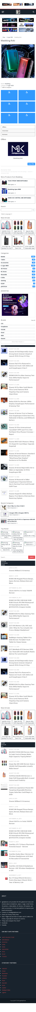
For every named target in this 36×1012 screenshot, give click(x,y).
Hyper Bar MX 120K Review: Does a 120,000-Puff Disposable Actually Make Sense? (22, 766)
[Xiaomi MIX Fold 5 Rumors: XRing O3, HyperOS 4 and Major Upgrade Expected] (4, 440)
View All (33, 320)
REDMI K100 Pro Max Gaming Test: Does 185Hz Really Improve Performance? (22, 377)
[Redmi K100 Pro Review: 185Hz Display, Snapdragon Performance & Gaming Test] (4, 400)
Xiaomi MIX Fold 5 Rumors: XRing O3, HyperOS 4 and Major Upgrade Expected (21, 444)
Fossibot (4, 976)
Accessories (17, 262)
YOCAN (3, 329)
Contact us (5, 912)
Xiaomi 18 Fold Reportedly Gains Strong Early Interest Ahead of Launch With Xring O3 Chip (21, 354)
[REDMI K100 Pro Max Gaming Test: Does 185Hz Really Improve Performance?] (4, 374)
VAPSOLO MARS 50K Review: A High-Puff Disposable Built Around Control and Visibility (21, 778)
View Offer (31, 164)
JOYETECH (17, 286)
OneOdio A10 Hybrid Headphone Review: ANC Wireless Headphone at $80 (21, 868)
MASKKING (5, 949)
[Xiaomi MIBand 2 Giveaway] (4, 569)
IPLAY (3, 954)
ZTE (2, 323)
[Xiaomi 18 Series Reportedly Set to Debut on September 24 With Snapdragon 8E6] (4, 467)
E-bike (17, 277)
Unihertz (4, 978)
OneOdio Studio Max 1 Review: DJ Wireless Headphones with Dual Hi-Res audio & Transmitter (21, 856)
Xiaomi (3, 338)
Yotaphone (4, 326)
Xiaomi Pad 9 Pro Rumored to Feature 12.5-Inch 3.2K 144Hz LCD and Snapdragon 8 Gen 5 (21, 366)
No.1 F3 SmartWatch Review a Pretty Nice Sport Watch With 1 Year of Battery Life (20, 880)
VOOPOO (4, 942)
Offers (4, 127)
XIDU (2, 335)
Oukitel (4, 988)
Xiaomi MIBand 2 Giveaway (19, 570)
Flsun (3, 980)
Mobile (17, 256)
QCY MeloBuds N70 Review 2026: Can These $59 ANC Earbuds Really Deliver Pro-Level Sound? (22, 651)
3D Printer (17, 268)
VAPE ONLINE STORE (8, 937)
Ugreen (4, 992)
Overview (5, 131)
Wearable (17, 274)
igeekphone (22, 1000)
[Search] (33, 12)
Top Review (4, 563)
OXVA (3, 944)
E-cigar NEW (10, 85)
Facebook (4, 923)
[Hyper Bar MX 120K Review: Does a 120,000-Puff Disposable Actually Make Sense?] (4, 763)
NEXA (3, 947)
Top (2, 746)
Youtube (4, 925)
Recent (3, 743)
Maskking (19, 177)
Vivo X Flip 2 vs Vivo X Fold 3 (15, 506)
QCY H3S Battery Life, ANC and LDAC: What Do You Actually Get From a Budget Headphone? (20, 628)
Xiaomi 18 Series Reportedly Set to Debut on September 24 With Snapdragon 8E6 (21, 470)
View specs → (12, 184)
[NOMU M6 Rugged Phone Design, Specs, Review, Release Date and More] (4, 578)
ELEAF (17, 283)
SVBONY (4, 968)
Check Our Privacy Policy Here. (10, 914)
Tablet (17, 259)
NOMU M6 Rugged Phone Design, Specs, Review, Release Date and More (21, 581)
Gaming (17, 280)
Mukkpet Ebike (6, 990)
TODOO (4, 956)
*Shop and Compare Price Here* (11, 921)
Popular (3, 561)
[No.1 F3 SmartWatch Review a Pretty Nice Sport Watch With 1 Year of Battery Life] (4, 877)
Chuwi (3, 971)
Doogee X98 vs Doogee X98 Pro (19, 513)
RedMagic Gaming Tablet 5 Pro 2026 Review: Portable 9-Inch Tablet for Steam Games (20, 639)
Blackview (5, 973)
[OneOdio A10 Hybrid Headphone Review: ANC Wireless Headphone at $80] (4, 865)
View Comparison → (12, 508)
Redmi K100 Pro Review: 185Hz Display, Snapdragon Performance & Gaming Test (21, 403)
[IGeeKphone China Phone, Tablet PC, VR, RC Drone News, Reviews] (18, 12)
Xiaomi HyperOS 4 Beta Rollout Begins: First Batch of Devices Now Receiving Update (22, 496)
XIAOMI (3, 346)
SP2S (3, 951)
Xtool (2, 332)
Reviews (4, 134)
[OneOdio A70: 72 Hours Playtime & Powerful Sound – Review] (4, 843)
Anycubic (4, 983)
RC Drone (17, 271)
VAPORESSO (5, 940)
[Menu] (3, 12)
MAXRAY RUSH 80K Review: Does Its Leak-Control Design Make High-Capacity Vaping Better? (21, 754)
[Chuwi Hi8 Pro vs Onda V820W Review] (4, 589)
